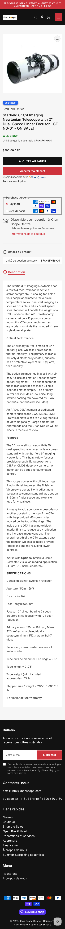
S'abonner (49, 754)
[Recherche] (35, 17)
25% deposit (17, 211)
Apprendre (10, 840)
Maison (8, 817)
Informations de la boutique (28, 233)
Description (16, 272)
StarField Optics (13, 109)
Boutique (9, 822)
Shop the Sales (13, 826)
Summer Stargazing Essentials (23, 854)
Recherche (10, 873)
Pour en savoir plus (14, 181)
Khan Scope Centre (30, 921)
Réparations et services (19, 836)
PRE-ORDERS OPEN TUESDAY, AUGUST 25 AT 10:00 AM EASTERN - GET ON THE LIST (32, 4)
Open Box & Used (15, 831)
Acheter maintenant (32, 171)
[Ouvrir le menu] (58, 17)
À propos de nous (15, 850)
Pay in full (15, 203)
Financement (11, 845)
